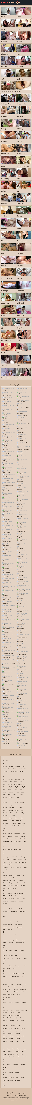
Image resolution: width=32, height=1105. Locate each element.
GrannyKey (5, 410)
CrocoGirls (19, 512)
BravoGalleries (20, 587)
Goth (24, 883)
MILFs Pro (19, 460)
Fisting (24, 862)
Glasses (5, 883)
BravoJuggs (20, 523)
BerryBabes (6, 712)
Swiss (17, 1041)
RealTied (19, 667)
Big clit (11, 787)
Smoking (12, 1025)
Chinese (20, 807)
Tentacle (17, 1051)
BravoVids (5, 640)
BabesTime (6, 511)
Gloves (18, 883)
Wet (17, 1077)
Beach (4, 784)
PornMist (5, 536)
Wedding (11, 1077)
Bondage (11, 792)
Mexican (5, 955)
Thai (23, 1051)
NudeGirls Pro (6, 704)
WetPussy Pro (6, 453)
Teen (4, 1051)
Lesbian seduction (19, 942)
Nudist (24, 966)
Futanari (5, 870)
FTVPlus (5, 414)
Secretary (5, 1012)
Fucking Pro (20, 729)
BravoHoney (6, 739)
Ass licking (5, 771)
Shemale (17, 1015)
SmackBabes (20, 641)
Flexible (11, 864)
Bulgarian (11, 797)
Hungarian (20, 901)
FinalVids (5, 613)
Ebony (4, 849)
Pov (4, 992)
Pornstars (15, 989)
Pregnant (9, 992)
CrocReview (20, 671)
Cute (24, 825)
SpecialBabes (6, 657)
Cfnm (23, 805)
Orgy (23, 976)
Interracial (19, 914)
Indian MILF (5, 911)
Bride (9, 794)
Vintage (11, 1072)
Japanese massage (7, 924)
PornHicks (5, 735)
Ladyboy (12, 940)
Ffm (25, 859)
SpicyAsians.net (21, 537)
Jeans (4, 929)
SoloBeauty (6, 449)
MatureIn (19, 470)
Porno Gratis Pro (21, 466)
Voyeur (17, 1072)
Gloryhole (11, 883)
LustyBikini (20, 473)
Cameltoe (5, 802)
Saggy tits (5, 1010)
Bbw (15, 781)
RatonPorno (20, 683)
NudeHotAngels (7, 731)
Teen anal (10, 1051)
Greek (16, 885)
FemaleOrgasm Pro (8, 500)
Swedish (18, 1038)
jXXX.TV (5, 648)
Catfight (4, 805)
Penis (4, 986)
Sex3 (25, 415)
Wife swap (10, 1080)
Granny (11, 885)
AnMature (19, 436)
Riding (17, 1002)
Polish (4, 989)
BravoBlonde (20, 679)
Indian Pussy (14, 911)
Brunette (21, 794)
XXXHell (5, 584)
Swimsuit (5, 1041)
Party (25, 984)
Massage (22, 950)
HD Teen (5, 896)
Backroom (10, 779)
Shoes (21, 1018)
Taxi (13, 1049)
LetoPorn (19, 737)
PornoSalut (20, 440)
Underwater (15, 1064)
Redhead (11, 1002)
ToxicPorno (20, 497)
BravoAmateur (20, 432)
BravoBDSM (20, 390)
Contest (4, 818)
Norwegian (17, 966)
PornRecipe (6, 480)
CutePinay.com (6, 668)
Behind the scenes (19, 784)
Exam (4, 851)
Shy (17, 1020)
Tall (3, 1049)
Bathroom (5, 781)
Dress (24, 841)
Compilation (5, 815)
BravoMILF (20, 453)
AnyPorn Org (20, 583)
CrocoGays (5, 716)
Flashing (5, 864)
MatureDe (5, 595)
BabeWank (5, 728)
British (14, 794)
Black (16, 789)
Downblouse (17, 841)
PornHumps (6, 560)
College (22, 812)
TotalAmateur (20, 493)
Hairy (4, 893)
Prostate (16, 992)
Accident (5, 766)
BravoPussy (6, 708)
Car (11, 802)
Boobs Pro (5, 549)
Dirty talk (10, 836)
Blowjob (4, 792)
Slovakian (5, 1023)
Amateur (18, 766)
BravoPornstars (7, 472)
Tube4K (5, 720)
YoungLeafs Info (7, 434)
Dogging (23, 836)
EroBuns (19, 552)
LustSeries (19, 632)
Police (22, 986)
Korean (17, 934)
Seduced (12, 1012)
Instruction (12, 914)
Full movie (18, 867)
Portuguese (23, 989)
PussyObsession (7, 532)
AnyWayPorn (6, 426)
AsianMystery (6, 572)
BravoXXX (19, 485)
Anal (23, 766)
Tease (25, 1049)
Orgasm (4, 976)
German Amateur (13, 877)
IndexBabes (20, 564)
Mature (13, 953)
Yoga (4, 1085)
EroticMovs (20, 428)
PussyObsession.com (11, 2)
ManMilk (19, 544)
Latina (23, 940)
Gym (9, 888)
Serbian (4, 1015)
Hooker (18, 898)
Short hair (5, 1020)
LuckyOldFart (20, 717)
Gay (23, 875)
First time (17, 862)
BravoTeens (6, 545)
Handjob (10, 893)
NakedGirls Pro (21, 714)
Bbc (11, 781)
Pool (9, 989)
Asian (20, 768)
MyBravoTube (20, 611)
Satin (11, 1010)
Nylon (14, 968)
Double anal (23, 838)
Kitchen (11, 934)
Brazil (4, 794)
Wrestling (17, 1080)
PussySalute (6, 576)
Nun (4, 968)
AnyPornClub (20, 594)
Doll (3, 838)
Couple (16, 818)
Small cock (20, 1023)
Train (19, 1056)
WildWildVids (20, 624)
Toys (14, 1056)
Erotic (20, 849)
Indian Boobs (21, 909)
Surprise (5, 1038)
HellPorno (19, 394)
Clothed (11, 812)
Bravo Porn (20, 560)
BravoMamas (6, 580)
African (11, 766)
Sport (17, 1030)
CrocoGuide (6, 445)
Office (4, 973)
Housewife (5, 901)
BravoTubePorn (7, 587)
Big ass (4, 787)
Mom (13, 958)
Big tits (24, 787)
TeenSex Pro (6, 743)
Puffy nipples (11, 994)
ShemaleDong (20, 658)
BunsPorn (19, 504)
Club (17, 812)
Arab (9, 768)
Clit (22, 810)
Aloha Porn (20, 548)
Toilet (9, 1056)
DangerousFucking (7, 491)
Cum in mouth (21, 823)
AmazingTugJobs (21, 617)
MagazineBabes (7, 541)
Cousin (22, 818)
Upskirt (4, 1067)
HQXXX (19, 567)
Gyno (14, 888)
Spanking (5, 1030)
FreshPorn (5, 523)
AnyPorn (5, 418)
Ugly (4, 1064)
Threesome (11, 1054)
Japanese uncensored (8, 927)
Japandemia (6, 632)
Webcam (5, 1077)
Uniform (23, 1064)
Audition (22, 771)
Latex (17, 940)
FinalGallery (20, 675)
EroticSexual (6, 507)
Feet (8, 859)
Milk (4, 958)
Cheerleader (12, 807)
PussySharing (20, 721)
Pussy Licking (6, 997)
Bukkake (5, 797)
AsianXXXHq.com (21, 654)
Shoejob (16, 1018)
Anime (4, 768)
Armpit (14, 768)
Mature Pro (20, 556)
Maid (10, 950)
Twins (4, 1059)
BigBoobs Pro (6, 407)
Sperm (11, 1030)
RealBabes (20, 740)
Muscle (4, 960)
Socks (18, 1025)
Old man (24, 973)
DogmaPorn (20, 579)
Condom (13, 815)
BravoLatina (6, 689)
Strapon (12, 1036)
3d (7, 761)
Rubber (4, 1005)
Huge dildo (13, 901)
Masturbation (6, 953)
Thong (4, 1054)
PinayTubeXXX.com (8, 653)
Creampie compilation (15, 820)
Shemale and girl (7, 1018)
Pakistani (5, 984)
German (4, 877)
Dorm (16, 838)
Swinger (12, 1041)
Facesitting (5, 857)
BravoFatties (6, 564)
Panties (11, 984)
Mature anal (20, 953)
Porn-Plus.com (20, 477)
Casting (22, 802)
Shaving (11, 1015)
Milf (16, 955)
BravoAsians (20, 598)
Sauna (17, 1010)
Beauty (10, 784)
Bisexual (10, 789)
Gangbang (17, 875)
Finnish (10, 862)
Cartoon (16, 802)
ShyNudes (5, 603)
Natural (4, 966)
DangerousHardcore (8, 485)
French (11, 867)
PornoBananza (20, 628)
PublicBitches (20, 702)
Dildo (4, 836)
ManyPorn (19, 747)
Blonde (21, 789)
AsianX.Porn (20, 500)
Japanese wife (19, 927)
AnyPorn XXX (6, 430)
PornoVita (19, 706)
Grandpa (5, 885)
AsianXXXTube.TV (7, 395)
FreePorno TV (6, 591)
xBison (26, 442)
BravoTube (5, 457)
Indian (4, 909)
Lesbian (11, 942)
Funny (25, 867)
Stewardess (18, 1033)
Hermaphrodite (18, 896)
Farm (17, 857)
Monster (25, 958)
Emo (15, 849)
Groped (23, 885)
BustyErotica (6, 390)
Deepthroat (17, 833)
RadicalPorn (6, 568)
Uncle (8, 1064)
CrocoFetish (20, 516)
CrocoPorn (5, 553)
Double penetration (7, 841)
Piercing (10, 986)
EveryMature (6, 697)
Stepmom (10, 1033)
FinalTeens (5, 422)
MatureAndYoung (7, 674)
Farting (23, 857)
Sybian (23, 1041)
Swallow (11, 1038)
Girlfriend (21, 880)
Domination (10, 838)
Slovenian (12, 1023)
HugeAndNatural (21, 421)
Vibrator (4, 1072)
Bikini (4, 789)
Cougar (10, 818)
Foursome (5, 867)
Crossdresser (6, 823)
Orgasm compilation (14, 976)
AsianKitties (20, 540)
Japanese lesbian (14, 921)
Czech (4, 828)
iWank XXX (6, 681)
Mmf (8, 958)
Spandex (16, 1028)
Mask (15, 950)
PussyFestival (20, 397)
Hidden (4, 898)
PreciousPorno (6, 607)
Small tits (5, 1025)
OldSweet (19, 489)
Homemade (11, 898)
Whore (22, 1077)
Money (18, 958)
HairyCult (5, 468)
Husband (5, 903)
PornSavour (6, 464)
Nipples (10, 966)
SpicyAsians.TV (21, 590)
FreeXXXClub (6, 661)
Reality (4, 1002)
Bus (18, 797)
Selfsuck (19, 1012)
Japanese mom (18, 924)
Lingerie (4, 945)
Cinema (11, 810)
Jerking (10, 929)
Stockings (5, 1036)
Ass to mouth (14, 771)
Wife (4, 1080)
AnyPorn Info (6, 504)
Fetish (20, 859)
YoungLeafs (6, 527)
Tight (22, 1054)
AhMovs (5, 624)
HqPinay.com (6, 461)
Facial (12, 857)
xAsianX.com (20, 645)
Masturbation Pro (21, 663)
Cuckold (14, 823)
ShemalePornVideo (22, 637)
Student (23, 1036)
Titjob (4, 1056)
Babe (4, 779)
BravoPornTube (21, 401)
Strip (17, 1036)
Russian (11, 1005)
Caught (10, 805)
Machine (5, 950)
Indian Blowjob (11, 909)
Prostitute (23, 992)
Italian (4, 916)
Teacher (19, 1049)
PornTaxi (19, 698)
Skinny (22, 1020)
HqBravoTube (20, 733)
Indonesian (22, 911)
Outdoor (4, 979)
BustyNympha (6, 628)
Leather (4, 942)
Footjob (22, 864)
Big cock (17, 787)
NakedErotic (20, 710)
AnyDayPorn (20, 607)
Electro (10, 849)
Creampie (5, 820)
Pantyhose (18, 984)
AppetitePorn (20, 571)
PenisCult (19, 690)
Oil (8, 973)
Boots (17, 792)
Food (17, 864)
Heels (10, 896)
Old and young (15, 973)
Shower (12, 1020)
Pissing (16, 986)
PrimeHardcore (6, 621)
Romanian (23, 1002)
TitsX (11, 609)
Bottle (22, 792)
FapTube (5, 403)
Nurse (8, 968)
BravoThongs (6, 644)
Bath (24, 779)
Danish (10, 833)
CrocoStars (5, 636)
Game (10, 875)
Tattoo (8, 1049)
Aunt (4, 774)
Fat (3, 859)
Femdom (14, 859)
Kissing (4, 934)
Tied (17, 1054)
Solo (10, 1028)
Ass (25, 768)
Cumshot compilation (15, 825)
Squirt (4, 1033)
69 (3, 761)
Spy (22, 1030)
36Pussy (19, 687)
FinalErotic (19, 725)
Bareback (17, 779)
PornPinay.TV (20, 520)
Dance (4, 833)
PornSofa (19, 508)
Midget (11, 955)
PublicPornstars (21, 531)
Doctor (16, 836)
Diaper (23, 833)
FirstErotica (20, 694)
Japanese (5, 921)
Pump (18, 994)
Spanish (23, 1028)
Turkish (25, 1056)
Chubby (4, 810)
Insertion (5, 914)
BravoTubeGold (21, 620)
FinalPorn (19, 527)
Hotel (24, 898)
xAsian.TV (5, 437)
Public (4, 994)
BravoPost (5, 494)
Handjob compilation (19, 893)
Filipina (4, 862)
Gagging (5, 875)
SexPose (5, 693)
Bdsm (20, 781)
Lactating (5, 940)
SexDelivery (6, 441)
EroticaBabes (6, 519)
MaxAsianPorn (6, 476)
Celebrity (17, 805)
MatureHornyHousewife (23, 449)
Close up (5, 812)
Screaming (24, 1010)
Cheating (5, 807)
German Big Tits (7, 880)
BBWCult (5, 678)
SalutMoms (6, 724)
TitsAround (20, 413)
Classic (17, 810)
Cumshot (5, 825)
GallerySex (20, 457)
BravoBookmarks (21, 604)
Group (4, 888)
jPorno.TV (5, 617)
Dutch (4, 844)
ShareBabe (20, 481)
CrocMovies (6, 399)
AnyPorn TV (6, 599)
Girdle (14, 880)
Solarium (5, 1028)
